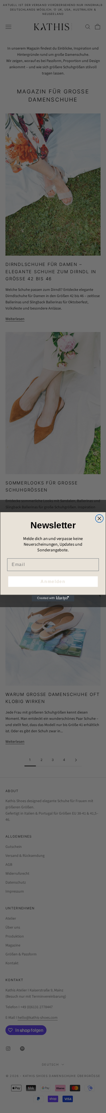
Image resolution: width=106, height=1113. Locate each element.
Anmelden (53, 581)
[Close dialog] (99, 518)
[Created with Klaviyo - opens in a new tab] (53, 598)
